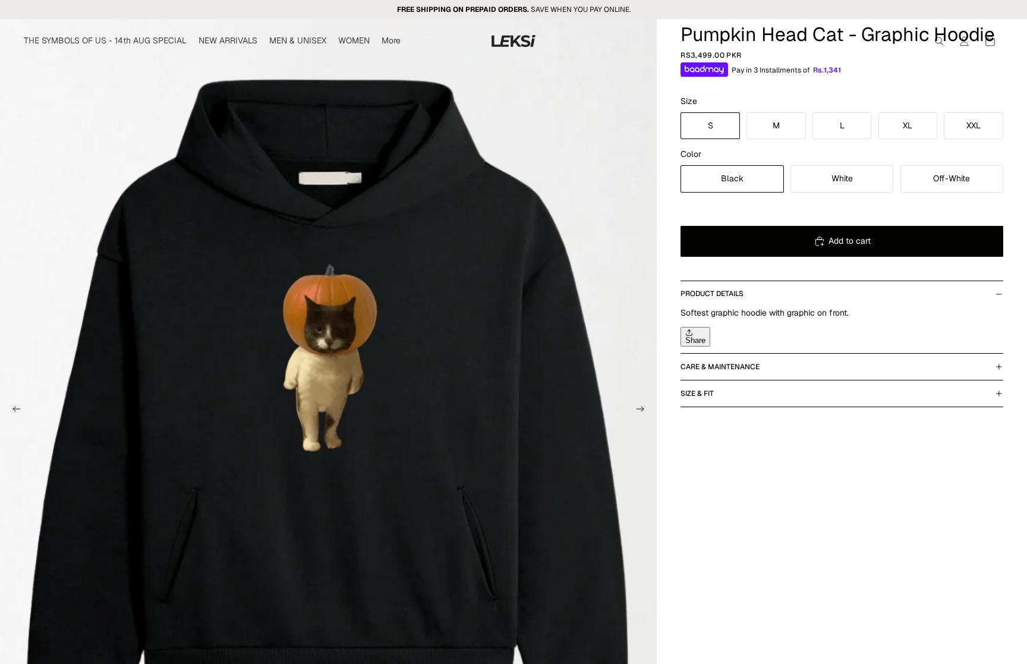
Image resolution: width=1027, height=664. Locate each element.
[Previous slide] (13, 411)
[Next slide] (644, 411)
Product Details (712, 293)
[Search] (939, 41)
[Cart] (990, 41)
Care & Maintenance (720, 367)
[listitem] (391, 41)
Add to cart (849, 240)
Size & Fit (697, 393)
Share (695, 340)
